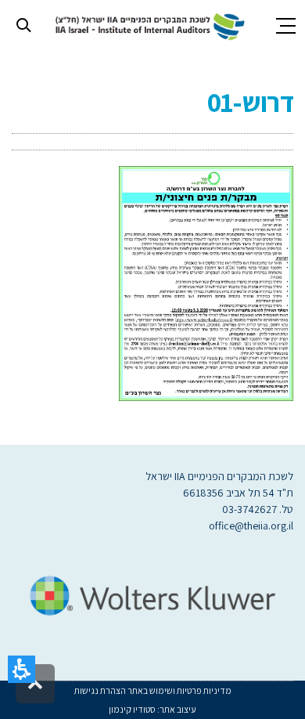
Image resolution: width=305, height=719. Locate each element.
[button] (21, 669)
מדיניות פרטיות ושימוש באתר (178, 690)
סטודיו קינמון (132, 709)
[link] (147, 24)
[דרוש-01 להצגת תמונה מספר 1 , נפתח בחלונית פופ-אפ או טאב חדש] (206, 282)
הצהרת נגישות (100, 690)
